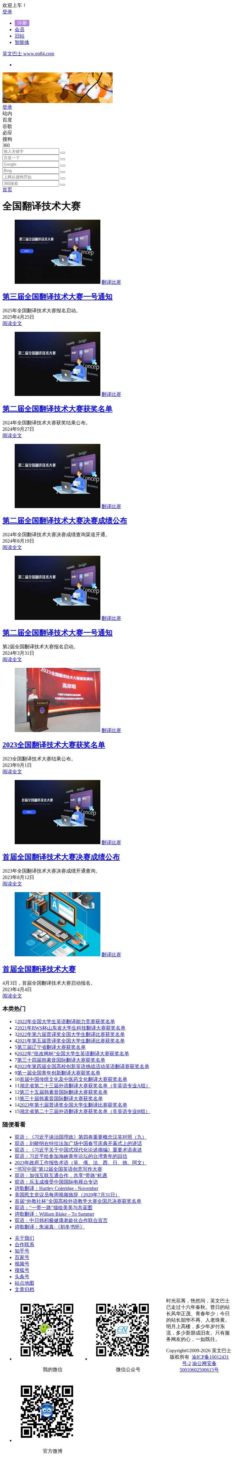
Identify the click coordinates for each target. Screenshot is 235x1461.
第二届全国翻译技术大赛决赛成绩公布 (64, 521)
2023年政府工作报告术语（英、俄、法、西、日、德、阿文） (81, 1162)
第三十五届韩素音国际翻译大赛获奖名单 (64, 1092)
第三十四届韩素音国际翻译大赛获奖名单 (61, 1060)
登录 (7, 11)
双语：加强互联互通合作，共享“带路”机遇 (61, 1175)
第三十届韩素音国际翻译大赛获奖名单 (61, 1098)
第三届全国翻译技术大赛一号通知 (57, 297)
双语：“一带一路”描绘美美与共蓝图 (53, 1207)
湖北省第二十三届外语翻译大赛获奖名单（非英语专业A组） (85, 1085)
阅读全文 (12, 323)
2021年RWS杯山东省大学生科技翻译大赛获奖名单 (71, 1028)
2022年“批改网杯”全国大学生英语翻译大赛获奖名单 (73, 1053)
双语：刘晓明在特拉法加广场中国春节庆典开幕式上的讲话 (78, 1143)
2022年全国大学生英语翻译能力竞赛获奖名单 (66, 1021)
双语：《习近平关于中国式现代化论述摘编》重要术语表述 (78, 1149)
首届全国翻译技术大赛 (39, 969)
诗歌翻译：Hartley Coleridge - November (56, 1188)
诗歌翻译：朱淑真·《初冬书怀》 (50, 1226)
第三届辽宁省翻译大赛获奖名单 (51, 1047)
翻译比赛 (111, 282)
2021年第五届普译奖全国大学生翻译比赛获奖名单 (71, 1040)
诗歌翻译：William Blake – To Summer (54, 1214)
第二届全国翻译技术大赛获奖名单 (57, 409)
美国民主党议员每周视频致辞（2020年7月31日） (67, 1194)
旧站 (19, 35)
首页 (7, 189)
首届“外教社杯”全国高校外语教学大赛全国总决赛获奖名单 (78, 1201)
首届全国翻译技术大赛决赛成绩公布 (61, 857)
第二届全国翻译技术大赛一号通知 (57, 633)
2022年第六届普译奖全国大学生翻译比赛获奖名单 (71, 1034)
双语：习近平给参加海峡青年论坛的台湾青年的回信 (71, 1156)
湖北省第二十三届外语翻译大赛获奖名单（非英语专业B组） (85, 1111)
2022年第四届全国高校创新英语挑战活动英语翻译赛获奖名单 (83, 1066)
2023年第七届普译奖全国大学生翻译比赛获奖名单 (73, 1105)
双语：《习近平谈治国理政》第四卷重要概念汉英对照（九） (81, 1137)
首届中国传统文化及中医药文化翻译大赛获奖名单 (73, 1079)
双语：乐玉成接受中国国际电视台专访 (56, 1182)
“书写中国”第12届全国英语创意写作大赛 (58, 1169)
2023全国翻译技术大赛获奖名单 (53, 745)
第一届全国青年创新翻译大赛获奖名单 (58, 1072)
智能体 (22, 42)
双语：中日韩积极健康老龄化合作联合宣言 (61, 1220)
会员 (19, 29)
